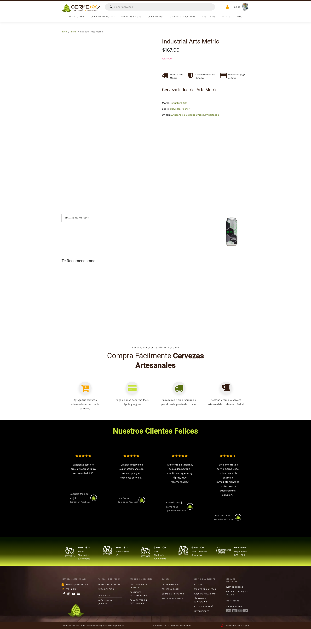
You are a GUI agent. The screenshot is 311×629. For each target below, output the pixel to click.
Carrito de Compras (205, 589)
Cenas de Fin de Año (173, 594)
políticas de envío (204, 606)
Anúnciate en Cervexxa (105, 602)
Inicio (65, 31)
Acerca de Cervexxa (109, 584)
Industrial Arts (179, 103)
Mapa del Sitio (106, 589)
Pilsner (73, 31)
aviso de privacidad (205, 594)
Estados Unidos (195, 115)
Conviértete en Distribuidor (138, 601)
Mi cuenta (199, 584)
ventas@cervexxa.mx (78, 584)
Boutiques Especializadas (138, 593)
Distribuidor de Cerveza (138, 586)
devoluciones (201, 611)
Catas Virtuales (171, 584)
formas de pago (234, 606)
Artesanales (178, 115)
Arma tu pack (76, 16)
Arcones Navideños (173, 598)
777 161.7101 (71, 589)
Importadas (212, 115)
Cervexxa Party (170, 589)
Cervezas (175, 109)
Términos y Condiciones (200, 600)
